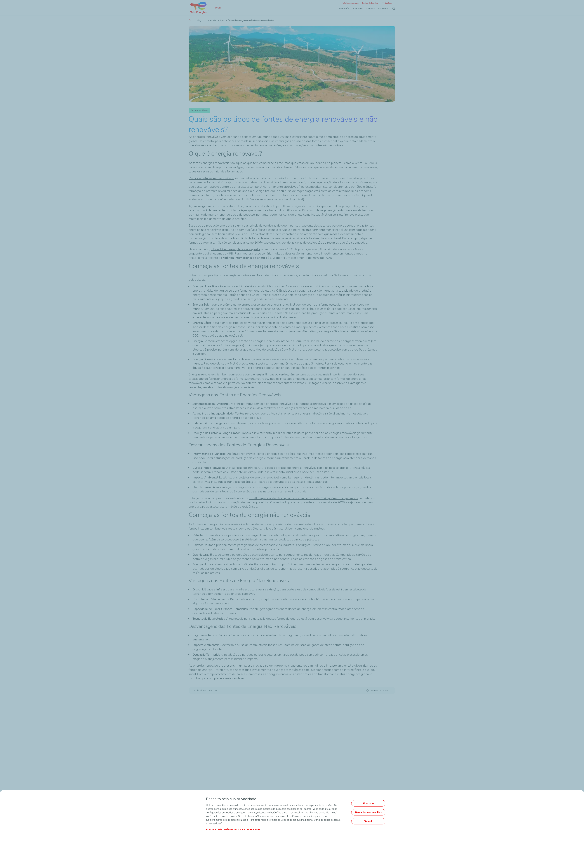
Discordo (368, 821)
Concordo (368, 803)
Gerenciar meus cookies (368, 812)
